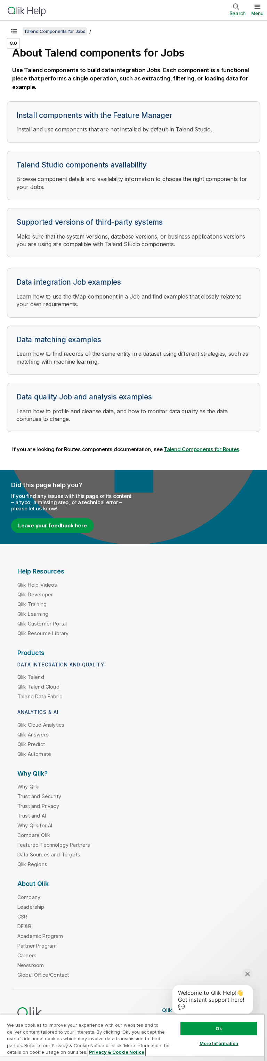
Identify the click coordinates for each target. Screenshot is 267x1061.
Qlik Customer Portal (42, 624)
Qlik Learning (32, 614)
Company (28, 897)
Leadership (30, 907)
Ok (219, 1028)
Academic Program (40, 936)
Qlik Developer (35, 594)
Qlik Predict (31, 744)
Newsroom (30, 965)
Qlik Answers (33, 734)
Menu (257, 13)
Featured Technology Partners (53, 845)
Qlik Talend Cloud (38, 687)
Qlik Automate (34, 754)
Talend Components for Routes (201, 449)
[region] (132, 1037)
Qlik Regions (32, 864)
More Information (219, 1043)
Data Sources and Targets (48, 854)
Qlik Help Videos (37, 585)
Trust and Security (39, 796)
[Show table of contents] (14, 31)
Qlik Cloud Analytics (40, 725)
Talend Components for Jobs (55, 31)
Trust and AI (31, 816)
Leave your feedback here (52, 525)
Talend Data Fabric (39, 696)
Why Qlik (27, 787)
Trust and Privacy (38, 806)
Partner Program (37, 946)
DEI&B (24, 926)
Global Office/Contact (43, 975)
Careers (27, 955)
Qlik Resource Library (42, 633)
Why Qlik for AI (34, 825)
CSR (22, 917)
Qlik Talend (30, 677)
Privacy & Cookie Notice (116, 1052)
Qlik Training (32, 604)
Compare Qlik (33, 835)
